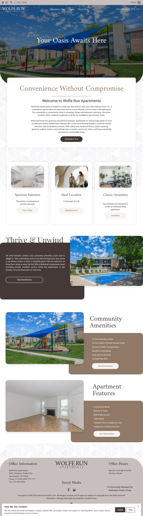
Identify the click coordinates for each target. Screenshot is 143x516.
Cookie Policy (91, 498)
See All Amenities (105, 366)
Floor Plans (83, 9)
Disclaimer (51, 498)
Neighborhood (71, 210)
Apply (72, 9)
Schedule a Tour (58, 9)
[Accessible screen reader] (3, 2)
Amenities (115, 215)
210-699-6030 (128, 9)
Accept (120, 510)
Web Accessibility (76, 498)
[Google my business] (74, 490)
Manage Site (62, 498)
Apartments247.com (47, 495)
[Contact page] (7, 2)
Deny (130, 510)
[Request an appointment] (11, 2)
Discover (71, 52)
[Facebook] (69, 490)
